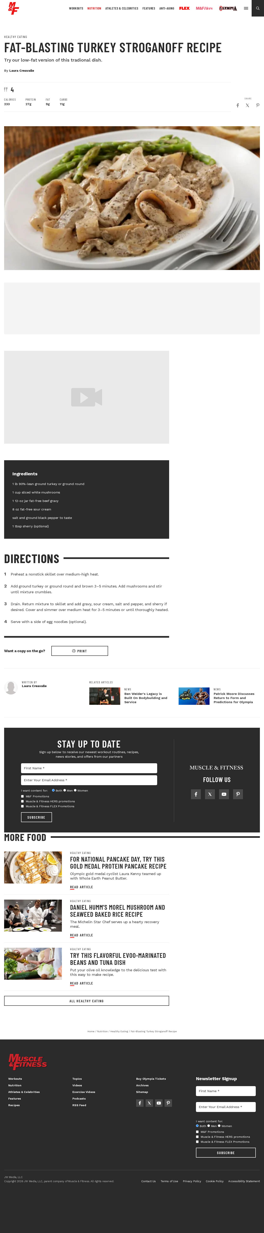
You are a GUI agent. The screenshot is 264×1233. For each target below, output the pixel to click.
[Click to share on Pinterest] (258, 105)
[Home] (13, 13)
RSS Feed (79, 1105)
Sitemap (142, 1092)
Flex (184, 8)
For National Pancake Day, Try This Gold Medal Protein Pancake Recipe (118, 862)
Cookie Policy (215, 1181)
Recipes (14, 1105)
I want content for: (34, 790)
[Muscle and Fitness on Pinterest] (238, 794)
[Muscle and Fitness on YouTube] (224, 794)
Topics (77, 1078)
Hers (204, 8)
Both (59, 790)
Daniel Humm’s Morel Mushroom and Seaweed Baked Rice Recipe (117, 910)
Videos (77, 1085)
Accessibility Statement (244, 1181)
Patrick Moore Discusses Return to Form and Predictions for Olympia (234, 698)
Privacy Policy (192, 1181)
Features (149, 8)
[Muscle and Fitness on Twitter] (210, 794)
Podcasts (79, 1098)
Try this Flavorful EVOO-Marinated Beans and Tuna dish (118, 958)
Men (70, 790)
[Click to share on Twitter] (247, 105)
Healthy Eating (15, 36)
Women (82, 790)
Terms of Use (169, 1181)
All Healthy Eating (87, 1001)
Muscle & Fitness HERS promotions (50, 801)
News (127, 689)
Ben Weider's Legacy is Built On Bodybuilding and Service (145, 698)
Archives (142, 1085)
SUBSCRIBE (36, 817)
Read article (81, 887)
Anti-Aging (166, 8)
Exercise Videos (83, 1092)
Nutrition (94, 8)
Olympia (228, 8)
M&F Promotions (37, 796)
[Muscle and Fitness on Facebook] (196, 794)
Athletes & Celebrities (121, 8)
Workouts (76, 8)
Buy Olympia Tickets (151, 1078)
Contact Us (148, 1181)
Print (82, 651)
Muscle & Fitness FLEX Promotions (50, 806)
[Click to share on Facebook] (237, 105)
